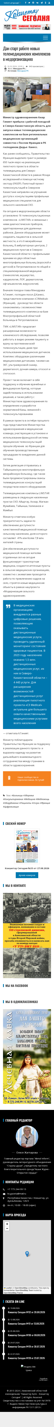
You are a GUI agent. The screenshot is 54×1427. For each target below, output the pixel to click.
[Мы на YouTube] (49, 2)
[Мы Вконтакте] (37, 2)
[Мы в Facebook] (25, 2)
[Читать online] (27, 846)
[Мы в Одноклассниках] (45, 2)
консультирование (13, 799)
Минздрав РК (22, 71)
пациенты (26, 803)
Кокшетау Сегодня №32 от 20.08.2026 (26, 1312)
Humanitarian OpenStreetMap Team (18, 1290)
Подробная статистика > (43, 1379)
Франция (45, 803)
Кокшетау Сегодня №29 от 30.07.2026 (26, 1346)
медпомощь (43, 799)
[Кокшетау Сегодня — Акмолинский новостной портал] (27, 14)
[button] (27, 1254)
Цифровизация (11, 806)
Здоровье (29, 795)
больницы (18, 795)
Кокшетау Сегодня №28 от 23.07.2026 (26, 1358)
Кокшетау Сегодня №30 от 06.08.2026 (26, 1335)
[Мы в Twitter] (29, 2)
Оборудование (11, 803)
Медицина (30, 799)
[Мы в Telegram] (42, 2)
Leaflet (9, 1288)
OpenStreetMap (21, 1288)
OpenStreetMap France (13, 1292)
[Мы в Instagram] (33, 2)
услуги (36, 803)
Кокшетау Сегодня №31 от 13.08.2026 (26, 1323)
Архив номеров (27, 875)
